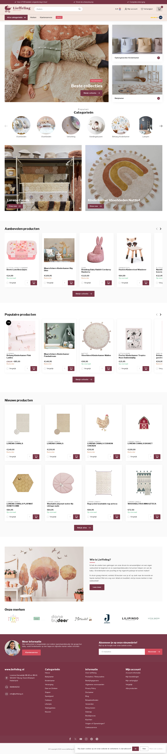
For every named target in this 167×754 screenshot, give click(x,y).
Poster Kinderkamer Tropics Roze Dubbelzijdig (132, 356)
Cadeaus (48, 700)
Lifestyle (48, 704)
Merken (33, 17)
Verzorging (49, 684)
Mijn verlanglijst (132, 680)
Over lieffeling (90, 673)
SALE (59, 17)
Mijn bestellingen (132, 677)
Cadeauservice (91, 727)
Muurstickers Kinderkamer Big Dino (58, 269)
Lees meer (97, 587)
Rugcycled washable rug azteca (102, 504)
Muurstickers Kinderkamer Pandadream (56, 355)
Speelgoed (49, 696)
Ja (135, 749)
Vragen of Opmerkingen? (95, 723)
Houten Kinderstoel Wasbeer (132, 270)
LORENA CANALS (15, 443)
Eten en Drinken (51, 688)
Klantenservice (46, 17)
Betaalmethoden (91, 700)
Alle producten (131, 688)
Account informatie (133, 673)
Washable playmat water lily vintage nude (60, 505)
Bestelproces (90, 716)
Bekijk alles (82, 528)
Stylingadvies (50, 708)
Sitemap (88, 712)
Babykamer (49, 677)
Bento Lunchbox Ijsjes (17, 270)
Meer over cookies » (156, 749)
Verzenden (89, 704)
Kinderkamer (50, 680)
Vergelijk (12, 283)
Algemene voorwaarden (94, 684)
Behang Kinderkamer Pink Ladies (19, 356)
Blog (87, 696)
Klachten (88, 719)
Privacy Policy (90, 688)
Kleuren (48, 712)
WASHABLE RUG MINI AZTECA (142, 504)
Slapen (47, 692)
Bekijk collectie (82, 294)
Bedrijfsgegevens (92, 680)
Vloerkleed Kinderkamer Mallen (96, 355)
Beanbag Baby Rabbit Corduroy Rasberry (96, 271)
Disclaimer (89, 692)
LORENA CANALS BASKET (140, 443)
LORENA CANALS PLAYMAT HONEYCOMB (20, 505)
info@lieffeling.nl (16, 694)
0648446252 (15, 687)
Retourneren (90, 708)
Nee (144, 749)
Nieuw (47, 673)
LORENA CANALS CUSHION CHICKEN (100, 444)
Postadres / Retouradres (94, 677)
